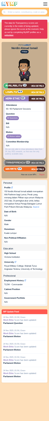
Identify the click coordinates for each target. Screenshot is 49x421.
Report (42, 175)
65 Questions (12, 118)
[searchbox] (27, 12)
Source (36, 207)
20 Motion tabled (13, 136)
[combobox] (27, 12)
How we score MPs (28, 175)
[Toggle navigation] (45, 4)
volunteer (8, 35)
